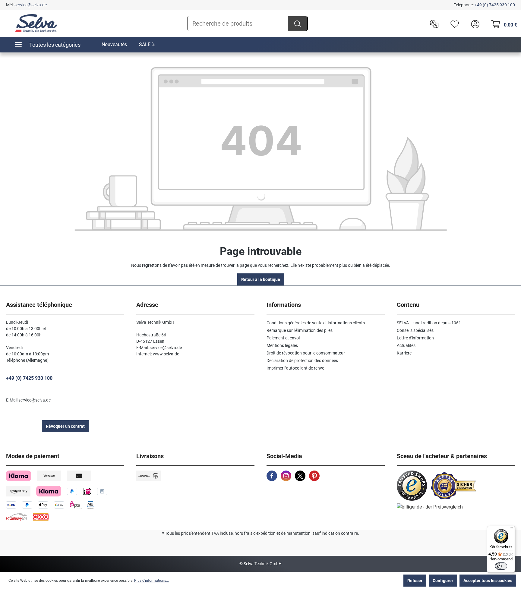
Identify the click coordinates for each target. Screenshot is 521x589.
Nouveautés (114, 44)
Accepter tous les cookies (487, 580)
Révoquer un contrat (65, 426)
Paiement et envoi (283, 337)
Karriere (404, 353)
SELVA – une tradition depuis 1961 (429, 322)
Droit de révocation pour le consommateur (306, 353)
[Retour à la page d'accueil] (36, 23)
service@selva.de (30, 4)
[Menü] (511, 529)
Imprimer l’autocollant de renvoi (296, 368)
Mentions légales (282, 345)
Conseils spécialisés (415, 330)
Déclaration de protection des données (302, 360)
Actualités (406, 345)
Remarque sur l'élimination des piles (300, 330)
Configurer (443, 580)
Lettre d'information (415, 337)
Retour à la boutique (260, 279)
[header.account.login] (473, 23)
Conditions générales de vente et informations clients (316, 322)
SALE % (147, 44)
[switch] (501, 566)
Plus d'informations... (151, 580)
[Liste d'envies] (453, 23)
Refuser (414, 580)
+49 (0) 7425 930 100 (495, 4)
